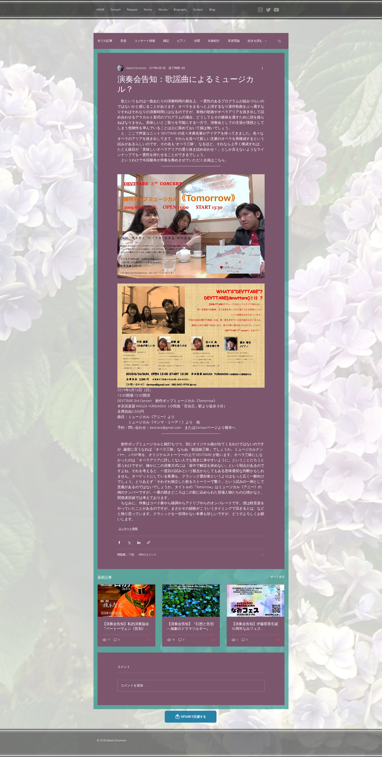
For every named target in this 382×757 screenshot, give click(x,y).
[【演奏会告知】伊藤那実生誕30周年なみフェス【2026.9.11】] (255, 601)
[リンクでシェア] (148, 542)
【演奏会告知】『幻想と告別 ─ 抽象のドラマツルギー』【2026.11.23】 (190, 626)
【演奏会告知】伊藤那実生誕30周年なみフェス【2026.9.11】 (255, 626)
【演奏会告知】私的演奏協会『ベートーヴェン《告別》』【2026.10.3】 (125, 626)
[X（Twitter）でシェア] (129, 542)
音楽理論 (234, 41)
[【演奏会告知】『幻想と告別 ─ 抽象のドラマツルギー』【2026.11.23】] (191, 601)
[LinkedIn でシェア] (139, 542)
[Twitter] (268, 10)
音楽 (123, 41)
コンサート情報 (144, 41)
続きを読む (255, 41)
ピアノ (181, 41)
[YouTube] (276, 10)
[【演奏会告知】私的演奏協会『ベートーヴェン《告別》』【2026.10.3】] (126, 601)
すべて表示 (278, 577)
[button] (279, 41)
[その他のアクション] (262, 68)
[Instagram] (260, 10)
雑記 (166, 41)
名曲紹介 (214, 41)
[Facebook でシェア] (119, 542)
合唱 (197, 41)
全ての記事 (104, 41)
